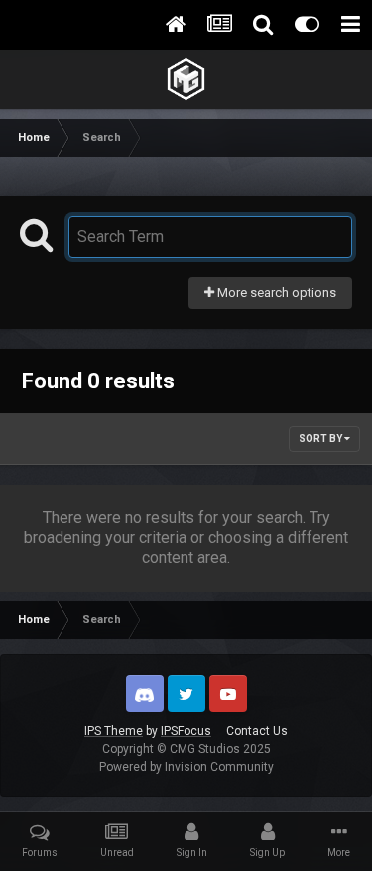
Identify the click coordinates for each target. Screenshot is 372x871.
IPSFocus (186, 731)
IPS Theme (113, 731)
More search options (275, 292)
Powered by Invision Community (186, 767)
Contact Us (257, 731)
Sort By (321, 438)
